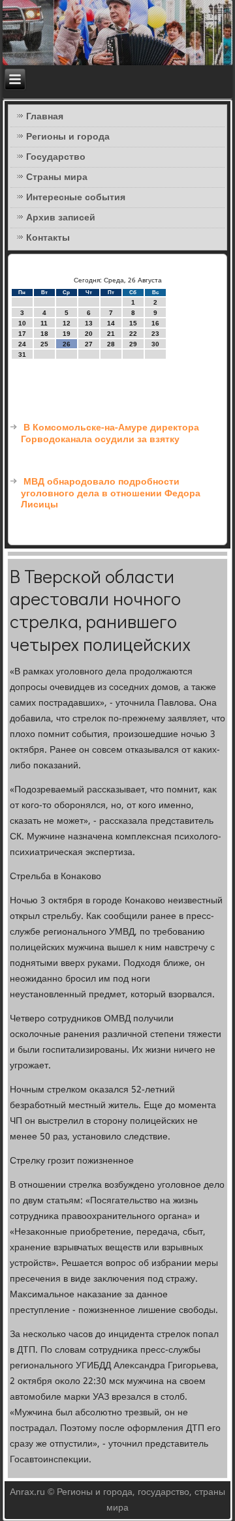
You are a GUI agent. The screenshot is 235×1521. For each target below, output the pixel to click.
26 (66, 344)
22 (133, 333)
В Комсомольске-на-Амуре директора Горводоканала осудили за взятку (110, 433)
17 (22, 333)
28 (111, 344)
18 (44, 333)
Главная (44, 117)
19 (66, 333)
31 (22, 354)
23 (155, 333)
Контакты (48, 238)
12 (66, 323)
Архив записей (60, 218)
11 (44, 323)
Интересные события (75, 197)
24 (22, 344)
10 (22, 323)
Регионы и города (68, 137)
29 (133, 344)
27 (89, 344)
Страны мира (56, 177)
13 (89, 323)
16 (155, 323)
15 (133, 323)
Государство (56, 157)
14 (111, 323)
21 (111, 333)
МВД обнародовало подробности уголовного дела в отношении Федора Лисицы (110, 493)
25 (44, 344)
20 (89, 333)
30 (155, 344)
